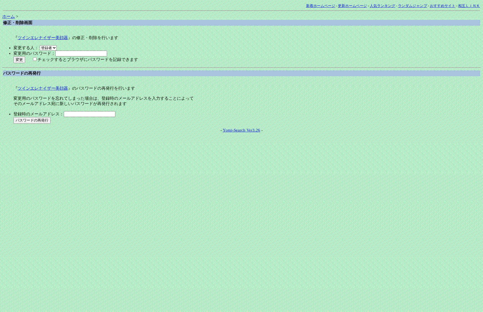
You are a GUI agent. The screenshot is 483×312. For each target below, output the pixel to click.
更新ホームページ (352, 6)
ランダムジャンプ (412, 6)
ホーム (8, 16)
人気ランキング (382, 6)
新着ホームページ (320, 6)
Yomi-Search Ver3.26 (241, 130)
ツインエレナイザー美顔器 (43, 37)
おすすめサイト (442, 6)
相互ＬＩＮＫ (469, 6)
